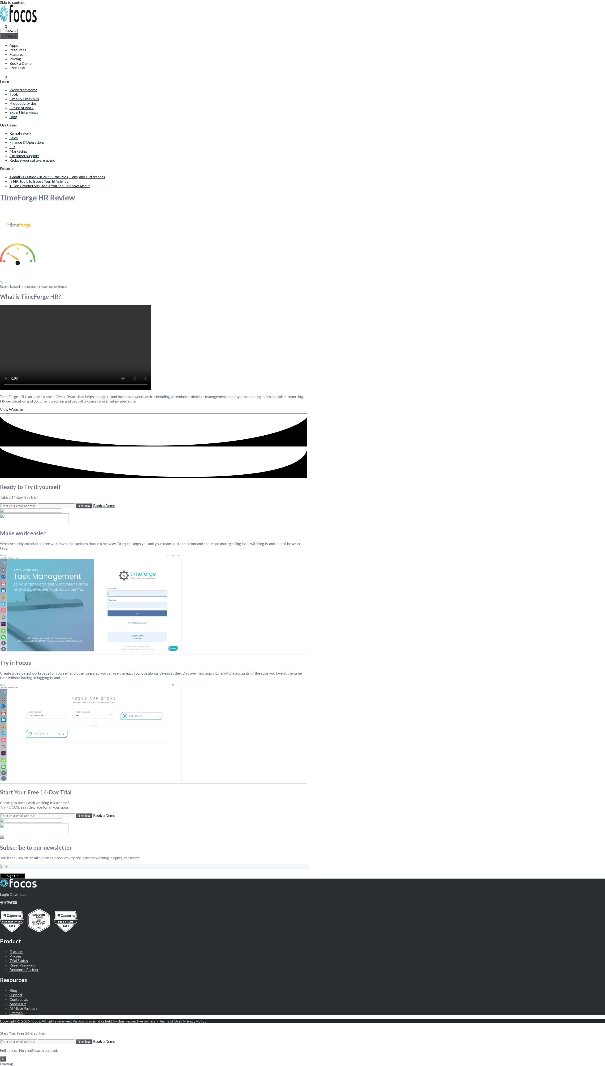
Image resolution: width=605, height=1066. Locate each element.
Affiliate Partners (23, 1008)
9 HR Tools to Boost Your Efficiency (39, 181)
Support (15, 994)
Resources (17, 50)
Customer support (24, 155)
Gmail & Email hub (24, 98)
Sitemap (16, 1012)
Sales (13, 137)
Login (4, 894)
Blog (13, 116)
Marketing (18, 151)
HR (12, 146)
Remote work (20, 133)
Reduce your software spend (32, 160)
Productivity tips (23, 103)
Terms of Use (170, 1021)
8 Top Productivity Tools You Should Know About (50, 185)
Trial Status (18, 960)
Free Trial (17, 67)
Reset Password (22, 965)
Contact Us (18, 999)
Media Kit (17, 1003)
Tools (13, 94)
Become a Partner (24, 969)
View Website (11, 409)
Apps (13, 45)
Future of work (21, 107)
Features (16, 54)
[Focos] (18, 21)
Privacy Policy (194, 1021)
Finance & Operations (26, 142)
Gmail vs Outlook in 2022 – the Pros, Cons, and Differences (57, 176)
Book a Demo (20, 63)
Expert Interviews (23, 112)
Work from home (23, 89)
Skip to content (12, 2)
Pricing (15, 58)
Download (18, 894)
